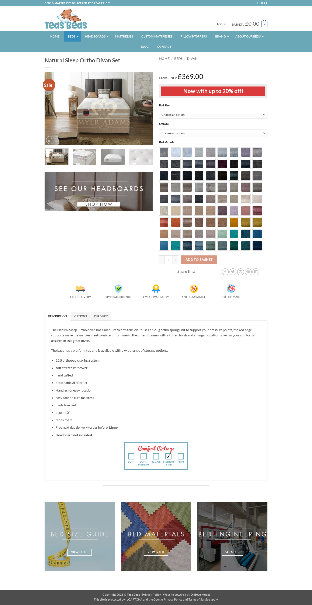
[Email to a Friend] (240, 271)
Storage (164, 124)
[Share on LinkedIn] (255, 271)
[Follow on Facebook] (257, 3)
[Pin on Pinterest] (248, 271)
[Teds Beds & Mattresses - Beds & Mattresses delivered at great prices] (66, 19)
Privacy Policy (151, 594)
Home (164, 58)
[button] (221, 24)
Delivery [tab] (101, 316)
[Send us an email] (265, 3)
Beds (178, 58)
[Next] (145, 109)
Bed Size (164, 105)
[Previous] (52, 109)
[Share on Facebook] (225, 271)
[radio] (164, 152)
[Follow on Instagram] (261, 3)
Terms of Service (199, 599)
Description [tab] (57, 316)
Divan (192, 58)
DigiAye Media (200, 594)
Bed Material (167, 142)
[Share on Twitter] (232, 271)
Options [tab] (80, 316)
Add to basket (199, 259)
